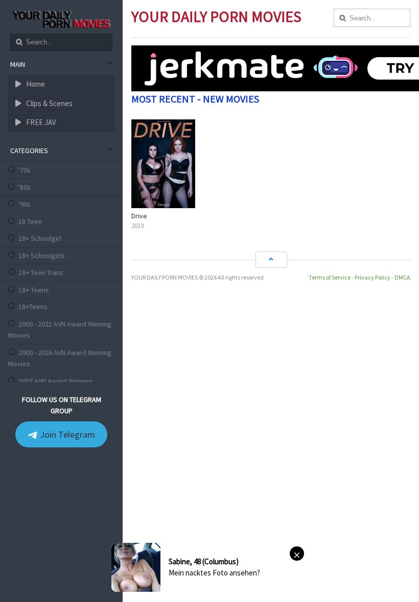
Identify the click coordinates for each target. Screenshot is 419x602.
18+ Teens (33, 289)
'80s (24, 187)
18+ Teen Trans (40, 272)
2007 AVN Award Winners (55, 381)
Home (35, 84)
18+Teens (33, 306)
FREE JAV (40, 122)
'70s (24, 169)
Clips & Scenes (49, 103)
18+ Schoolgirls (41, 255)
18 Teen (30, 221)
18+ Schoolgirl (39, 238)
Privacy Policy (372, 277)
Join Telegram (66, 434)
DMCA (402, 277)
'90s (24, 204)
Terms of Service (330, 277)
